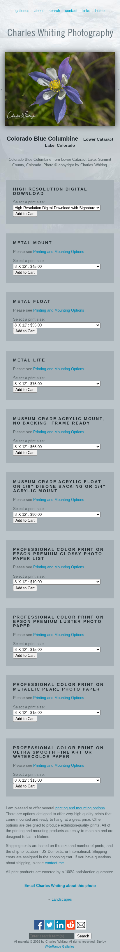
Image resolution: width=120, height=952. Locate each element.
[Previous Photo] (2, 98)
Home (100, 10)
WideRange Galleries (60, 946)
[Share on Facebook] (39, 927)
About (39, 10)
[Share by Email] (81, 927)
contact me (54, 863)
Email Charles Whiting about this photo (60, 885)
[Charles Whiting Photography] (60, 40)
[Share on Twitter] (49, 927)
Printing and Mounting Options (58, 251)
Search (54, 10)
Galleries (22, 10)
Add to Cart (25, 214)
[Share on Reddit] (70, 927)
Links (86, 10)
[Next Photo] (117, 98)
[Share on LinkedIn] (60, 927)
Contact (71, 10)
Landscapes (62, 899)
